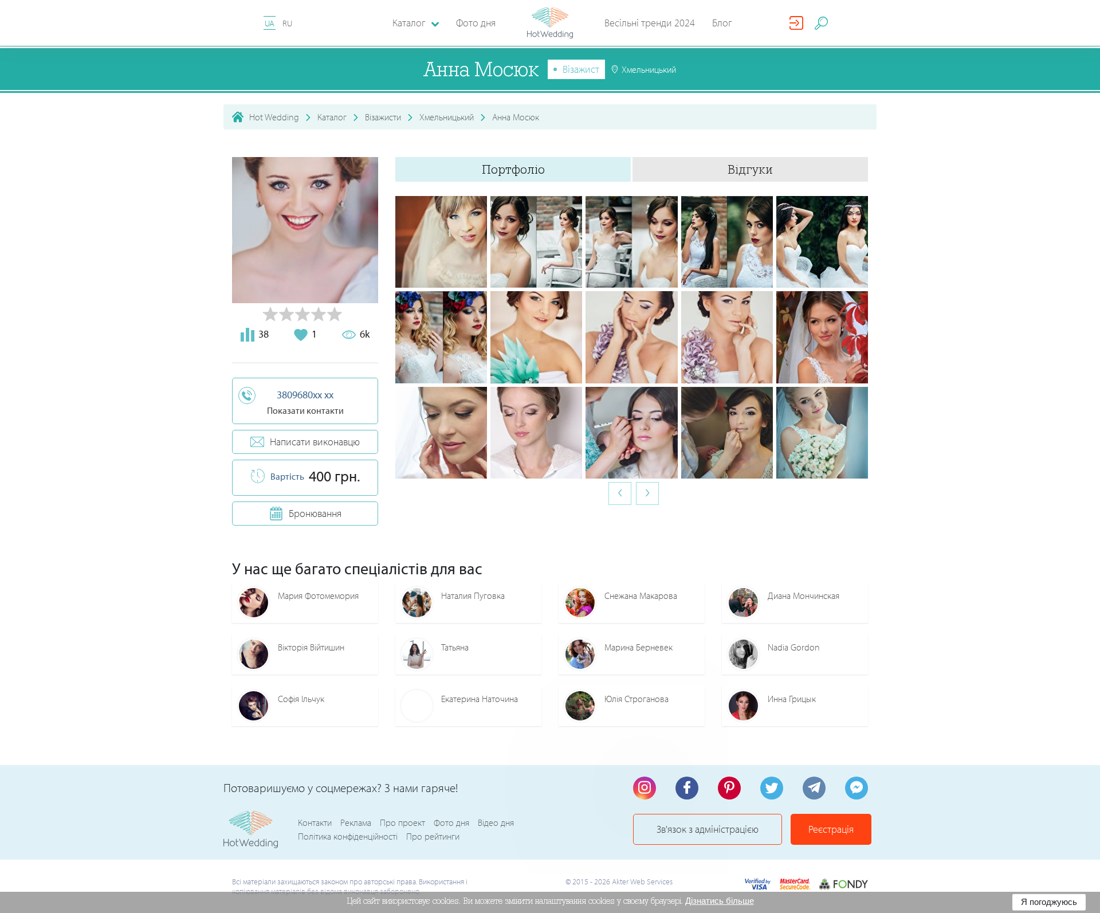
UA (269, 23)
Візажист (581, 69)
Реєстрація (831, 829)
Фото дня (476, 22)
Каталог (332, 117)
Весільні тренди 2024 (649, 22)
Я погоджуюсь (1049, 902)
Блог (722, 22)
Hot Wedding (274, 117)
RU (287, 23)
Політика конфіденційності (348, 836)
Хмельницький (446, 117)
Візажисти (383, 117)
